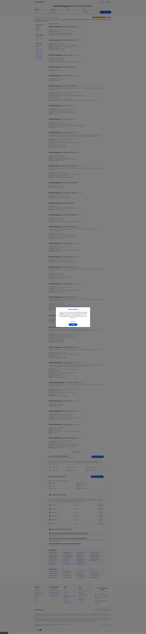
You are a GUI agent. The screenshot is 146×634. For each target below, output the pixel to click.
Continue (73, 324)
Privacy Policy (77, 312)
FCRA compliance (77, 315)
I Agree (73, 321)
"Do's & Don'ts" (64, 316)
